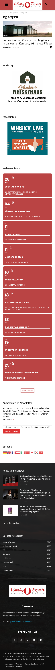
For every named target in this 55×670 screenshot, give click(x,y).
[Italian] (23, 452)
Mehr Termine (27, 390)
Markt (5, 36)
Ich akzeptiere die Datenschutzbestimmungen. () (27, 427)
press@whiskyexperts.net (21, 621)
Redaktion (7, 47)
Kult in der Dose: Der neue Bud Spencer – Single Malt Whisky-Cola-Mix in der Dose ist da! (36, 479)
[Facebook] (14, 640)
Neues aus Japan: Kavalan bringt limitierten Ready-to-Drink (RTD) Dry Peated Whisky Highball (35, 509)
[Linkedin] (27, 640)
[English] (9, 452)
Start (4, 12)
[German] (5, 452)
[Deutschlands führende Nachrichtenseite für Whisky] (27, 5)
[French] (14, 452)
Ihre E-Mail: (8, 419)
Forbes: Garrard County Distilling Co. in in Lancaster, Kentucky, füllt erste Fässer (27, 42)
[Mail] (34, 640)
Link (47, 427)
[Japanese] (32, 452)
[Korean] (36, 452)
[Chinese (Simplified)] (27, 452)
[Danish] (18, 452)
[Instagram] (20, 640)
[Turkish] (41, 452)
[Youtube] (40, 640)
